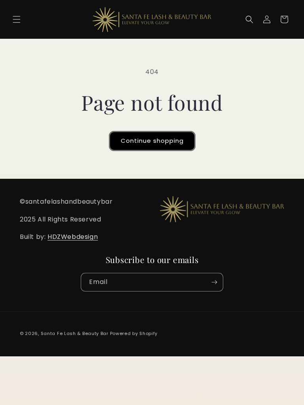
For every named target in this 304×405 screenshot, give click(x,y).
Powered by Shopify (134, 333)
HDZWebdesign (73, 236)
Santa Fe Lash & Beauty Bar (74, 333)
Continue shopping (152, 140)
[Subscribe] (214, 282)
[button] (16, 19)
